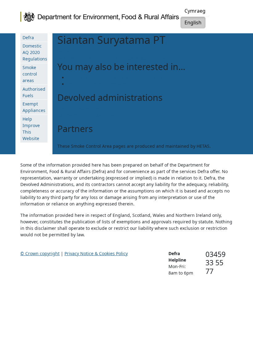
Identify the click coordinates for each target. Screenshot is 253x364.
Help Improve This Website (31, 128)
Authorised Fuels (34, 92)
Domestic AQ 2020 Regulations (35, 52)
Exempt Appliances (34, 107)
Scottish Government (79, 109)
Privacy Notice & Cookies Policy (96, 253)
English (193, 22)
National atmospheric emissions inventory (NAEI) (117, 78)
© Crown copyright (40, 253)
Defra (28, 37)
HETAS (63, 140)
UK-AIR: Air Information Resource (101, 84)
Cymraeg (195, 10)
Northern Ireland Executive (85, 115)
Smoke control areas (30, 73)
